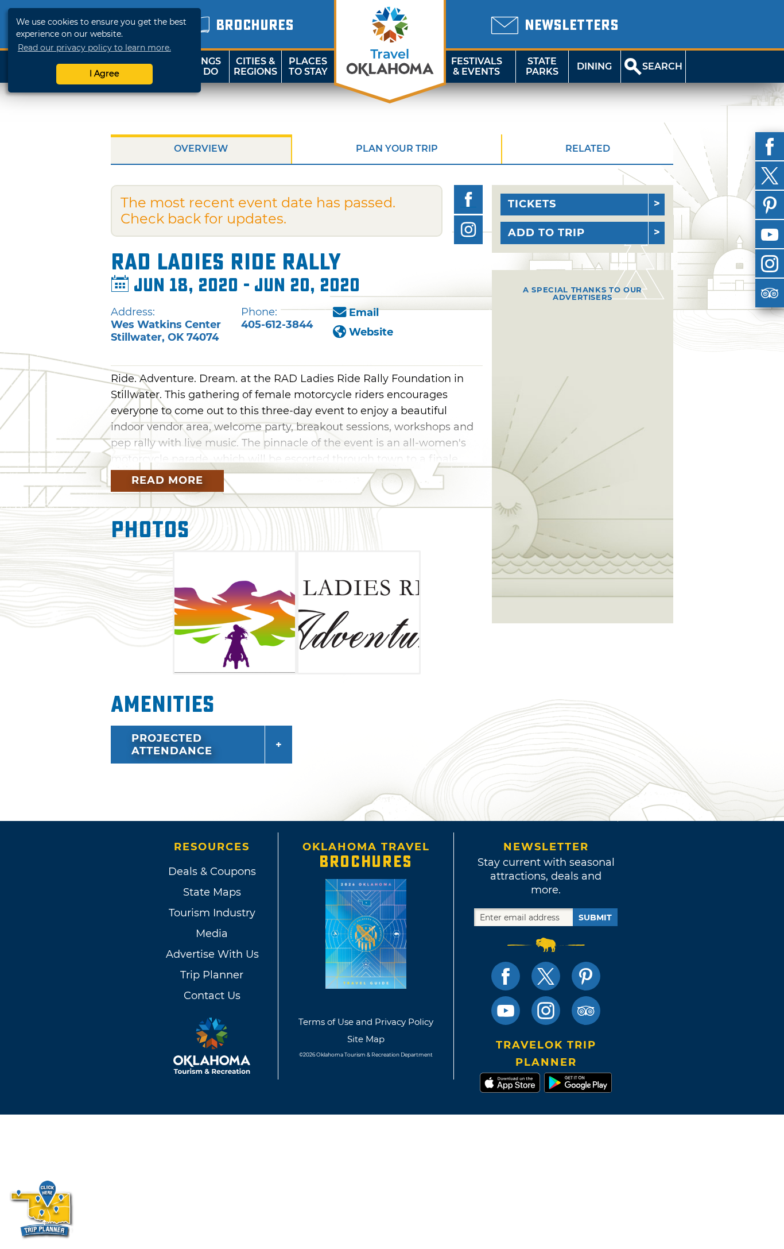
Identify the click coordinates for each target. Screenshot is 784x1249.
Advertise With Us (212, 954)
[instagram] (769, 263)
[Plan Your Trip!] (42, 1208)
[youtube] (769, 234)
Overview (201, 148)
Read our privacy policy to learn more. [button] (94, 48)
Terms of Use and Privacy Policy (365, 1021)
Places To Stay (308, 66)
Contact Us (212, 995)
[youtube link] (505, 1010)
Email (364, 312)
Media (212, 933)
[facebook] (769, 146)
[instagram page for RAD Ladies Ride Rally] (468, 229)
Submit (595, 917)
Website (371, 332)
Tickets (532, 204)
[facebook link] (505, 976)
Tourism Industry (212, 913)
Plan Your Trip (397, 148)
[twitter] (769, 175)
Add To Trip (546, 232)
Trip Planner (211, 975)
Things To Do (203, 66)
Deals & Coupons (212, 871)
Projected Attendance (171, 744)
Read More (167, 480)
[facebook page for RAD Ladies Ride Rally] (468, 199)
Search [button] (662, 66)
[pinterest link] (586, 976)
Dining (594, 66)
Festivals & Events (476, 66)
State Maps (212, 892)
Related (587, 148)
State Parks (542, 66)
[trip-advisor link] (586, 1010)
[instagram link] (545, 1010)
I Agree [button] (104, 73)
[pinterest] (769, 205)
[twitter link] (545, 976)
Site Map (366, 1039)
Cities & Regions (255, 66)
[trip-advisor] (769, 293)
